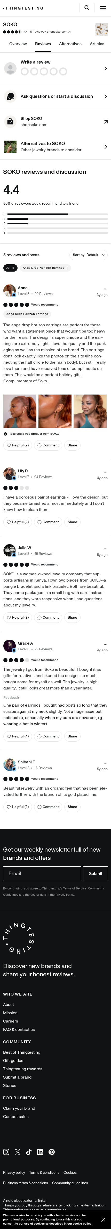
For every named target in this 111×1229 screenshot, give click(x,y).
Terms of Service (74, 888)
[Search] (87, 7)
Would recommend (44, 305)
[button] (28, 290)
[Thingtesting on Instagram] (6, 1153)
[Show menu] (102, 8)
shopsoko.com (57, 32)
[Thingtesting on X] (17, 1153)
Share (72, 445)
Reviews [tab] (43, 44)
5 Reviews (37, 32)
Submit (95, 873)
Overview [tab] (18, 44)
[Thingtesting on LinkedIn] (40, 1153)
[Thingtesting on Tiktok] (29, 1153)
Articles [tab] (97, 44)
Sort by (85, 254)
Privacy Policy (65, 895)
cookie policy (82, 1223)
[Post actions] (106, 289)
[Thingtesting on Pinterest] (52, 1153)
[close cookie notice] (103, 1219)
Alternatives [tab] (70, 44)
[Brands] (24, 8)
